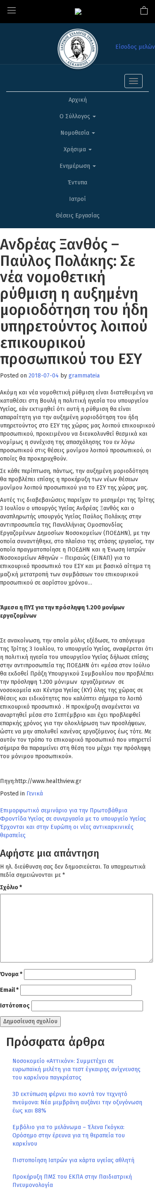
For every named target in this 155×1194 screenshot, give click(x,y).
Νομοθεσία (75, 132)
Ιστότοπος (15, 1005)
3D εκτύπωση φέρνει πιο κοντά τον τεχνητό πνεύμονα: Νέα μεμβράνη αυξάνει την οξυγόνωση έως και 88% (77, 1102)
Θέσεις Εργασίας (78, 215)
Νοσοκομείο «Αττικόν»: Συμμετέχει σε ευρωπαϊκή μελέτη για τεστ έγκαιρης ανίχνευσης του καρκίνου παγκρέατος (76, 1069)
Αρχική (78, 99)
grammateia (84, 375)
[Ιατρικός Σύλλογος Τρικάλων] (78, 11)
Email (9, 989)
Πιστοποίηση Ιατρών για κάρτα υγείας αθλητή (73, 1160)
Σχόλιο (11, 887)
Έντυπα (77, 182)
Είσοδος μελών (135, 46)
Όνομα (11, 974)
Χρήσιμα (76, 149)
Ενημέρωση (76, 166)
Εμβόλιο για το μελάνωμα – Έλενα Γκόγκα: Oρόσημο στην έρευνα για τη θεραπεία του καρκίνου (68, 1135)
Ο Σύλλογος (76, 116)
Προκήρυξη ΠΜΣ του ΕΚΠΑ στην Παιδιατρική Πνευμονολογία (72, 1181)
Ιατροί (77, 199)
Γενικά (34, 793)
